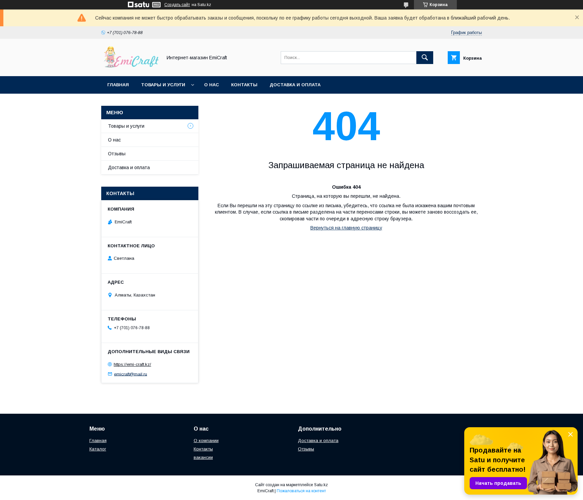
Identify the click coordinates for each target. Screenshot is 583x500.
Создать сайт (177, 4)
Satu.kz (321, 484)
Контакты (244, 84)
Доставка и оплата (295, 84)
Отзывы (117, 153)
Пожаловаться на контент (301, 491)
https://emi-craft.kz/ (132, 364)
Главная (118, 84)
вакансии (203, 457)
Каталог (97, 448)
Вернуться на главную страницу (346, 227)
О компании (206, 440)
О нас (211, 84)
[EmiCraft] (130, 67)
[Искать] (424, 57)
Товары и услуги (163, 84)
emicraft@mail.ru (130, 373)
